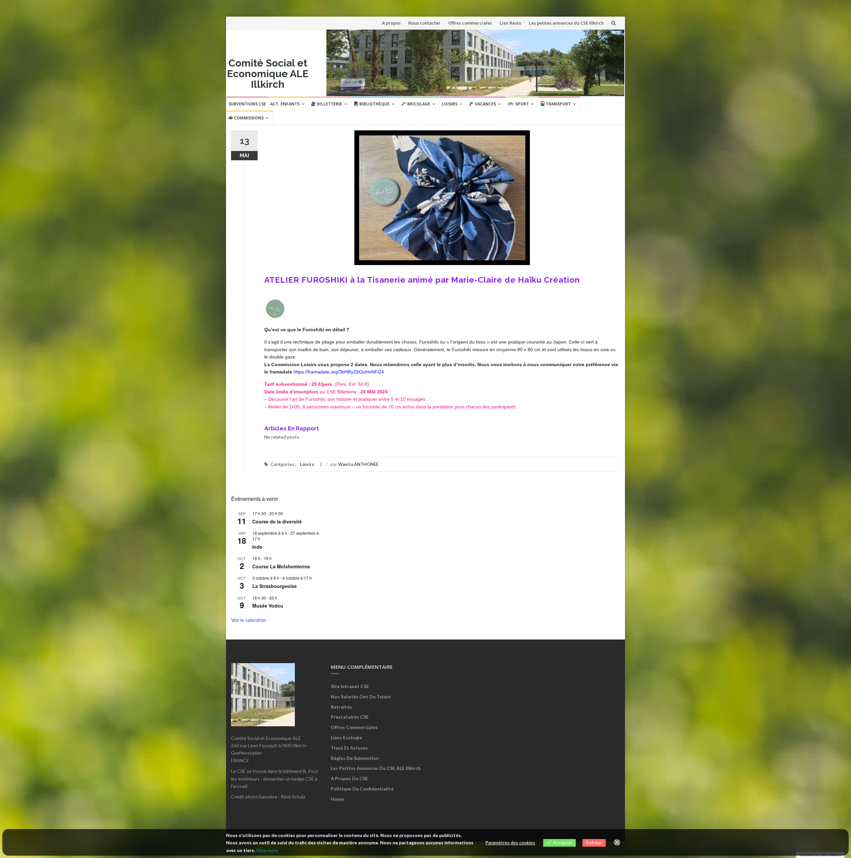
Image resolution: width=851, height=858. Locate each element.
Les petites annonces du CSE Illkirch (566, 23)
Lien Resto (510, 23)
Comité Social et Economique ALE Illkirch (267, 73)
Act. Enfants (285, 104)
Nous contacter (424, 23)
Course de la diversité (277, 521)
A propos (391, 23)
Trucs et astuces (349, 748)
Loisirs (449, 104)
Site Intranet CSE (350, 686)
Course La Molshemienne (281, 566)
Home (337, 799)
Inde (257, 546)
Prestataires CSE (350, 717)
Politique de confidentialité (362, 788)
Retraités (341, 707)
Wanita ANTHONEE (358, 464)
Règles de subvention (355, 758)
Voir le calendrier (248, 620)
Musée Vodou (267, 605)
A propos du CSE (349, 778)
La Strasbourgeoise (274, 586)
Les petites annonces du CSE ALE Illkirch (376, 768)
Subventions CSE (247, 104)
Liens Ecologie (346, 737)
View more (267, 850)
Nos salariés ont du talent (361, 696)
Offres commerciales (470, 23)
